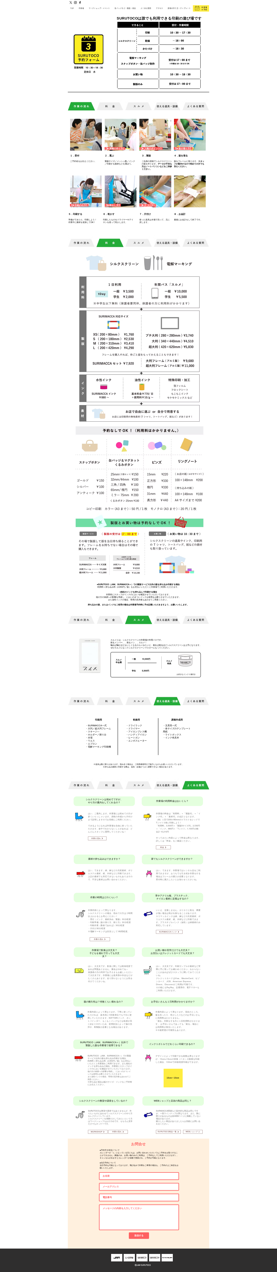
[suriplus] (154, 1257)
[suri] (142, 1257)
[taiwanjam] (167, 1257)
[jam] (116, 1257)
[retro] (129, 1257)
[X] (71, 2)
